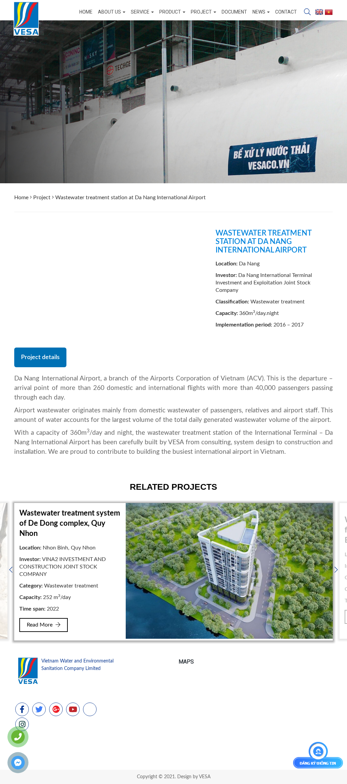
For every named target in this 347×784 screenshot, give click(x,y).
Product (170, 12)
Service (140, 12)
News (259, 12)
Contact (286, 12)
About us (110, 12)
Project (202, 12)
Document (234, 12)
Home (86, 12)
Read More (40, 625)
